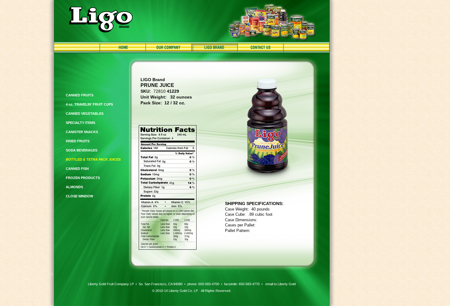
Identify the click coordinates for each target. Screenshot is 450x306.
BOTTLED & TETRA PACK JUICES (93, 159)
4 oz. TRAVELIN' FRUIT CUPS (89, 104)
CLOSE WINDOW (79, 196)
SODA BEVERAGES (81, 150)
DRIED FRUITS (77, 141)
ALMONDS (74, 187)
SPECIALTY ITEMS (80, 123)
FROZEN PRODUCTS (83, 178)
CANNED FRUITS (79, 95)
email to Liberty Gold (280, 284)
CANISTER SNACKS (82, 132)
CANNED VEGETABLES (84, 113)
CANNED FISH (77, 168)
